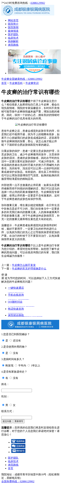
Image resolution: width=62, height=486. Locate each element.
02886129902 (37, 2)
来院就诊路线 (25, 315)
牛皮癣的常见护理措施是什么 (29, 268)
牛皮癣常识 (32, 83)
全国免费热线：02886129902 (17, 481)
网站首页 (13, 20)
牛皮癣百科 (16, 83)
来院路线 (13, 44)
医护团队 (13, 34)
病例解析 (13, 41)
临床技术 (13, 37)
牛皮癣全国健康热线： (21, 79)
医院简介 (13, 23)
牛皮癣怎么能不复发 (24, 265)
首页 (4, 83)
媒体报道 (13, 30)
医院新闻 (13, 27)
